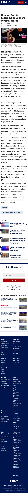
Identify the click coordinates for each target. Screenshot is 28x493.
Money (3, 377)
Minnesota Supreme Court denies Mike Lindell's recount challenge (18, 255)
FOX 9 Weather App (16, 342)
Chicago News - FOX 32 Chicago (5, 419)
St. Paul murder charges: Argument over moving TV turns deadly (9, 299)
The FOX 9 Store (17, 407)
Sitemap (15, 422)
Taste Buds (16, 398)
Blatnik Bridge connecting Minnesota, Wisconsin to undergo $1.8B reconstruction (9, 320)
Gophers (3, 362)
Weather (16, 339)
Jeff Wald (5, 23)
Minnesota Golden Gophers (11, 212)
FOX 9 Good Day (17, 383)
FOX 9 (9, 23)
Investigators (4, 347)
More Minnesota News (9, 296)
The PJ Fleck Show (16, 392)
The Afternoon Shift (16, 401)
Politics (3, 349)
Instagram (3, 445)
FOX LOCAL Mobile (4, 438)
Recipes (15, 364)
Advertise (15, 424)
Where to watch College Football (17, 440)
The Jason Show (17, 381)
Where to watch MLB (17, 443)
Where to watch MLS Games (17, 467)
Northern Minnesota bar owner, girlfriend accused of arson (18, 224)
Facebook (3, 443)
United (3, 371)
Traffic (14, 352)
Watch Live (20, 2)
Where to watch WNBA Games (17, 463)
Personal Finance (5, 379)
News (3, 339)
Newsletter (4, 441)
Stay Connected (5, 433)
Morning (16, 358)
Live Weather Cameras (16, 349)
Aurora (3, 373)
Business (3, 381)
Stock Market (4, 383)
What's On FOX (16, 420)
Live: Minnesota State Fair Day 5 (9, 307)
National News (5, 343)
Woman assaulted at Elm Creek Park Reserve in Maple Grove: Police (18, 248)
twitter (14, 475)
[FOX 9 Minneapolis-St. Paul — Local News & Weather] (5, 2)
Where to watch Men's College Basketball (17, 455)
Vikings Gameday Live (17, 389)
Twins (2, 364)
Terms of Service (15, 289)
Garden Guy (16, 362)
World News (4, 345)
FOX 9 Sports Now (16, 396)
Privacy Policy (15, 288)
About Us (16, 411)
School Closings (17, 346)
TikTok (3, 448)
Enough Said (16, 387)
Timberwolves (4, 367)
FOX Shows (16, 379)
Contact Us (15, 413)
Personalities (16, 417)
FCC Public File (16, 426)
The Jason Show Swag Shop (17, 404)
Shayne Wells (16, 360)
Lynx (2, 369)
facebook (11, 475)
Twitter (3, 446)
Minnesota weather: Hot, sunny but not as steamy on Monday (9, 326)
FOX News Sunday (4, 353)
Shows (15, 377)
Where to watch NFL (17, 436)
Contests (15, 415)
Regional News (4, 412)
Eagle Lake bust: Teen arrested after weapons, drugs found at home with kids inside (9, 313)
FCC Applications (17, 428)
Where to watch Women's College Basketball (17, 460)
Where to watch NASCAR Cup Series (17, 447)
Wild (2, 366)
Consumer (3, 351)
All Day (14, 385)
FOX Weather (16, 353)
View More (22, 296)
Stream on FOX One (16, 433)
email (17, 475)
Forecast (15, 345)
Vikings (3, 360)
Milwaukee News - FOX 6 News (5, 415)
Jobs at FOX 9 (16, 418)
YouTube (3, 450)
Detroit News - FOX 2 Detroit (5, 422)
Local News (4, 341)
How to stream (5, 436)
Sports (12, 23)
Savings (3, 387)
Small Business (5, 385)
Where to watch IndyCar (17, 451)
